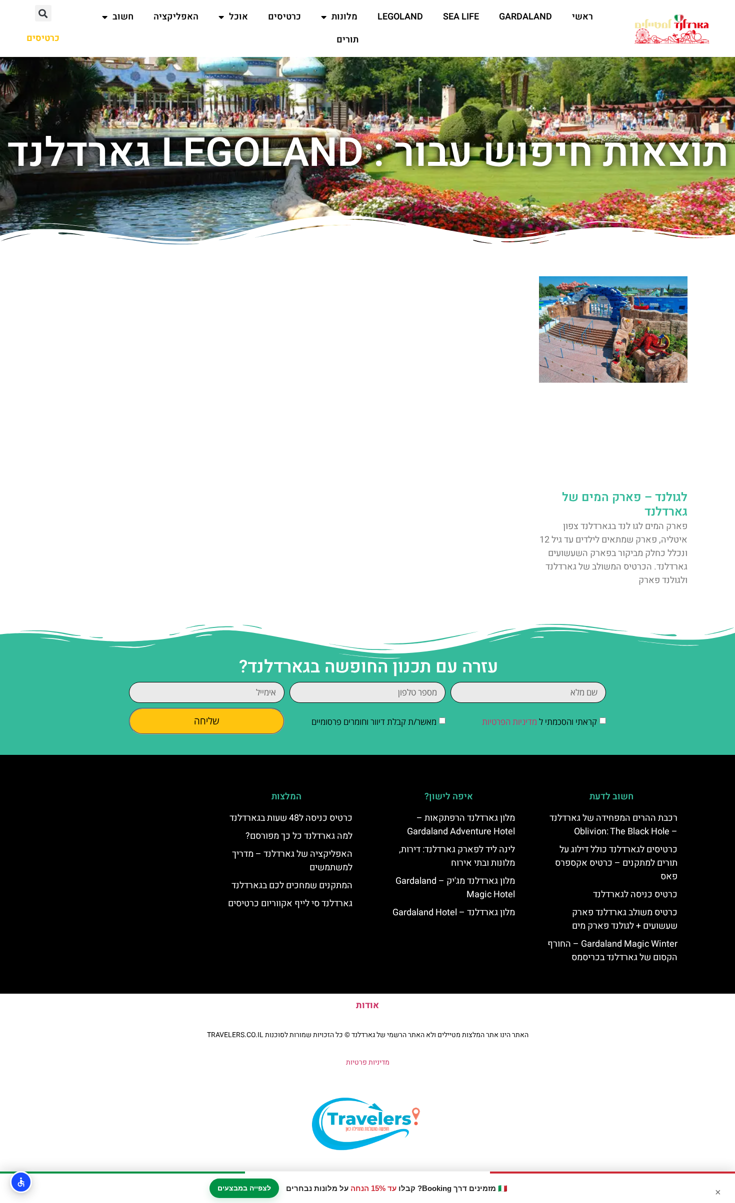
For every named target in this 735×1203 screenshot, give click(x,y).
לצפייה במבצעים (244, 1188)
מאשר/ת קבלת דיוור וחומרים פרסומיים (374, 722)
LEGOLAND (400, 16)
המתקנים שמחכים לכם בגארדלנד (292, 885)
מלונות (345, 16)
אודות (367, 1005)
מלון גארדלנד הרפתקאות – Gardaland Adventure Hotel (461, 824)
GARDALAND (525, 16)
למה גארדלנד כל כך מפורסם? (299, 836)
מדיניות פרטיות (368, 1062)
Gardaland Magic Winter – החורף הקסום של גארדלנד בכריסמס (613, 950)
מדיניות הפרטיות (509, 722)
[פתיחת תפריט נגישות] (21, 1182)
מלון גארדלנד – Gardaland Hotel (453, 912)
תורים (347, 39)
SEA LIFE (461, 16)
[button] (43, 13)
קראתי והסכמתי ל (539, 722)
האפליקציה (176, 16)
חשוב (123, 16)
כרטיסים (284, 16)
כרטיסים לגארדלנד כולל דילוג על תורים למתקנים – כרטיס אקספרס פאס (616, 863)
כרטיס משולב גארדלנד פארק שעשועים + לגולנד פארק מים (625, 919)
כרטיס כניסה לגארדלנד (635, 894)
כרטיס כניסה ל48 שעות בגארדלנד (291, 818)
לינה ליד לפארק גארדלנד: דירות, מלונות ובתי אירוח (457, 856)
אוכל (238, 16)
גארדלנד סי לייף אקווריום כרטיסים (290, 903)
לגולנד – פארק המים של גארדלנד (625, 505)
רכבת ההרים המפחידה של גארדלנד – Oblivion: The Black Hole (614, 824)
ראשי (582, 16)
